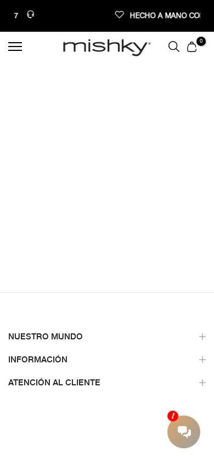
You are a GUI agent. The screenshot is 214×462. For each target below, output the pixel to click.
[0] (192, 47)
